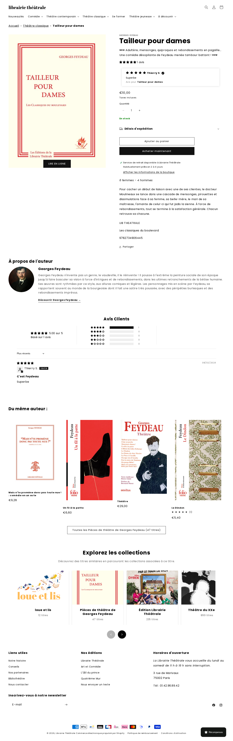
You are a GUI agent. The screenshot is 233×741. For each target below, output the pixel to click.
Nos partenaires (19, 672)
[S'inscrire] (66, 705)
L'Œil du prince (90, 672)
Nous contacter (18, 684)
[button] (35, 16)
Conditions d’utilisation (173, 733)
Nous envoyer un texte (95, 684)
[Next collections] (122, 634)
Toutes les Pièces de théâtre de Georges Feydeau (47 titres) (116, 530)
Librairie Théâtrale (92, 660)
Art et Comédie (91, 666)
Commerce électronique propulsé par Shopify (100, 733)
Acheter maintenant (156, 151)
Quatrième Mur (91, 678)
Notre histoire (17, 660)
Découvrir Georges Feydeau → (59, 300)
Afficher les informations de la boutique (149, 172)
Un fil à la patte (73, 508)
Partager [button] (128, 246)
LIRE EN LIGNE (57, 163)
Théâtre (122, 501)
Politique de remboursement (143, 733)
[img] (25, 363)
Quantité (124, 103)
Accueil (14, 26)
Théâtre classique (36, 26)
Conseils (14, 666)
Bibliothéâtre (17, 678)
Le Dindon (178, 508)
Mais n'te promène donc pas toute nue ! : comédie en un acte (35, 494)
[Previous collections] (111, 634)
